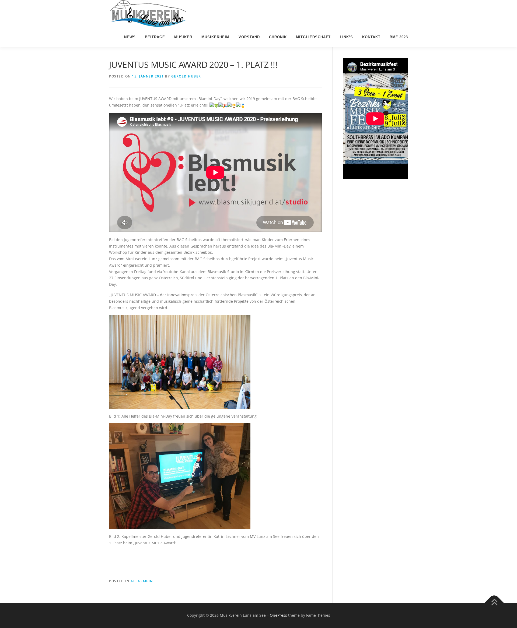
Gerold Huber (186, 76)
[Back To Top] (494, 602)
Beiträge (155, 37)
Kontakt (371, 37)
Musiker (183, 37)
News (130, 37)
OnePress (278, 615)
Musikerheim (215, 37)
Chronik (278, 37)
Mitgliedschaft (313, 37)
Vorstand (249, 37)
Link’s (346, 37)
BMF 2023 (399, 37)
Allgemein (142, 581)
